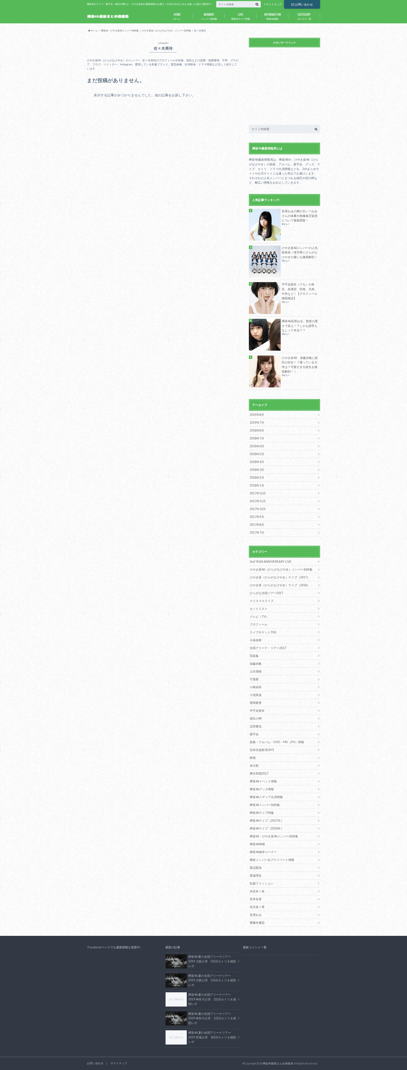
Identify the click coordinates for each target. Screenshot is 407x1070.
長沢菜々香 (257, 907)
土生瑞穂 (256, 671)
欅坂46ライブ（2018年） (267, 828)
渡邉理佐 (256, 875)
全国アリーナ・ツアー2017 (268, 648)
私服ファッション (261, 883)
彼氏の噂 (256, 718)
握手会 (254, 734)
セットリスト (259, 608)
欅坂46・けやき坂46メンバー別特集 (274, 836)
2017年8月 (257, 524)
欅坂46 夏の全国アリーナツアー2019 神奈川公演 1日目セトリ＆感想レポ (212, 1018)
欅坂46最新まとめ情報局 (278, 1063)
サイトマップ (274, 4)
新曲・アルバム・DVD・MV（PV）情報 (277, 742)
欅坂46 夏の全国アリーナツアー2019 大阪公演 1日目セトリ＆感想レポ (212, 980)
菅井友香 (256, 899)
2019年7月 (257, 422)
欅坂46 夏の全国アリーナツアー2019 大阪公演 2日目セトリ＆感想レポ (212, 961)
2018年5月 (257, 454)
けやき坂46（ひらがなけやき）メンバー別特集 (281, 569)
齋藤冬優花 (257, 922)
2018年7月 (257, 438)
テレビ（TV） (259, 616)
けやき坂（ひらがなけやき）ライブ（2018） (280, 585)
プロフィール (259, 624)
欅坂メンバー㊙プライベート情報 (272, 860)
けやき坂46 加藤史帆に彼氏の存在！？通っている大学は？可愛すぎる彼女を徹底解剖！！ (300, 364)
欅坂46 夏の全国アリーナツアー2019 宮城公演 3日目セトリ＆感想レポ (212, 1037)
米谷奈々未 (257, 891)
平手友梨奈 (257, 710)
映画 (253, 757)
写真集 (254, 656)
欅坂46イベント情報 (263, 781)
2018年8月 (257, 430)
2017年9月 (257, 517)
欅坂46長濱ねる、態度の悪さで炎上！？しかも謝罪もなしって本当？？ (300, 325)
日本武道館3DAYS (262, 750)
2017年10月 (258, 509)
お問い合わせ (304, 4)
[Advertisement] (284, 87)
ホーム (177, 16)
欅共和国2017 (259, 773)
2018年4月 (257, 462)
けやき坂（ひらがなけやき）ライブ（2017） (280, 577)
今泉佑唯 (256, 640)
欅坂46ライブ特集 (240, 16)
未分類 (254, 765)
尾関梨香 (256, 702)
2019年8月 (257, 414)
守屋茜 (254, 679)
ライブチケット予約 (263, 632)
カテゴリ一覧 (304, 16)
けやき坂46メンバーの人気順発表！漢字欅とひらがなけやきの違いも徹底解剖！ (300, 252)
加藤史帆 (256, 663)
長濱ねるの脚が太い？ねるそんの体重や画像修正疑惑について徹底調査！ (299, 215)
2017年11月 (258, 501)
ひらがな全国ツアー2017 (266, 593)
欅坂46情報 (272, 16)
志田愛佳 (256, 726)
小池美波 (256, 695)
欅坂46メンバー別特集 (265, 805)
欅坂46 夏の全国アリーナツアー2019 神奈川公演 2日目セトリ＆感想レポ (212, 999)
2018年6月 (257, 446)
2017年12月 (258, 493)
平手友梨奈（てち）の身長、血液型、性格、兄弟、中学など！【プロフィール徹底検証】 (299, 291)
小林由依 (256, 687)
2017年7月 (257, 532)
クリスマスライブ (261, 601)
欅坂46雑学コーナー (263, 852)
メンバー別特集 (209, 16)
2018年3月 (257, 469)
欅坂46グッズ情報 (262, 789)
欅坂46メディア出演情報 (266, 797)
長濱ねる (256, 915)
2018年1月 (257, 485)
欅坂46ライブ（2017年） (267, 820)
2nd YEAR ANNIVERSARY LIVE (270, 561)
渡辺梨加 (256, 867)
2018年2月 (257, 477)
